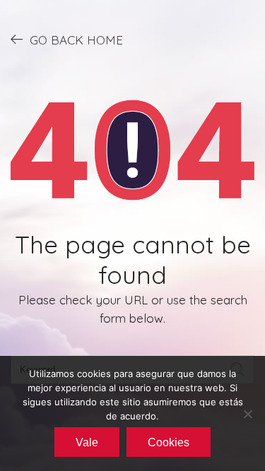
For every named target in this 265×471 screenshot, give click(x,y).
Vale (87, 442)
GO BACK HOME (76, 39)
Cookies (168, 442)
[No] (247, 414)
